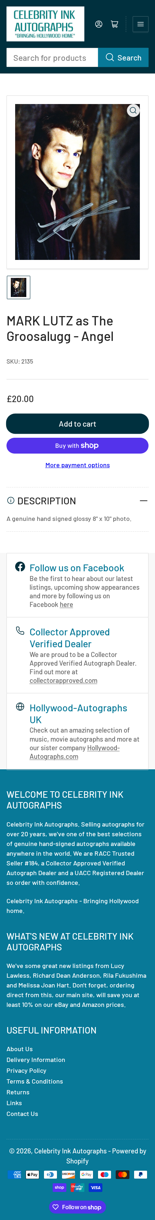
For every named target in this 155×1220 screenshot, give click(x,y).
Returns (18, 1092)
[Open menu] (141, 24)
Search (130, 57)
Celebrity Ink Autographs (70, 1151)
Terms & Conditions (34, 1081)
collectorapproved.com (63, 680)
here (66, 604)
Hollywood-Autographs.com (75, 751)
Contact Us (22, 1113)
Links (14, 1103)
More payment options (77, 465)
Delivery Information (35, 1059)
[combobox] (77, 57)
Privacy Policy (26, 1070)
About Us (19, 1049)
